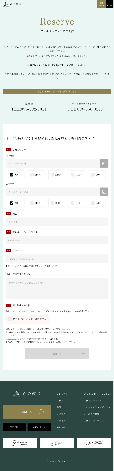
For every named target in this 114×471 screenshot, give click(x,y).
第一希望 (10, 155)
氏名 (15, 213)
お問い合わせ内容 (21, 273)
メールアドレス (20, 250)
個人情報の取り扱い (23, 305)
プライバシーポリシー (23, 311)
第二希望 (10, 184)
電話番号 (17, 232)
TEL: (29, 109)
